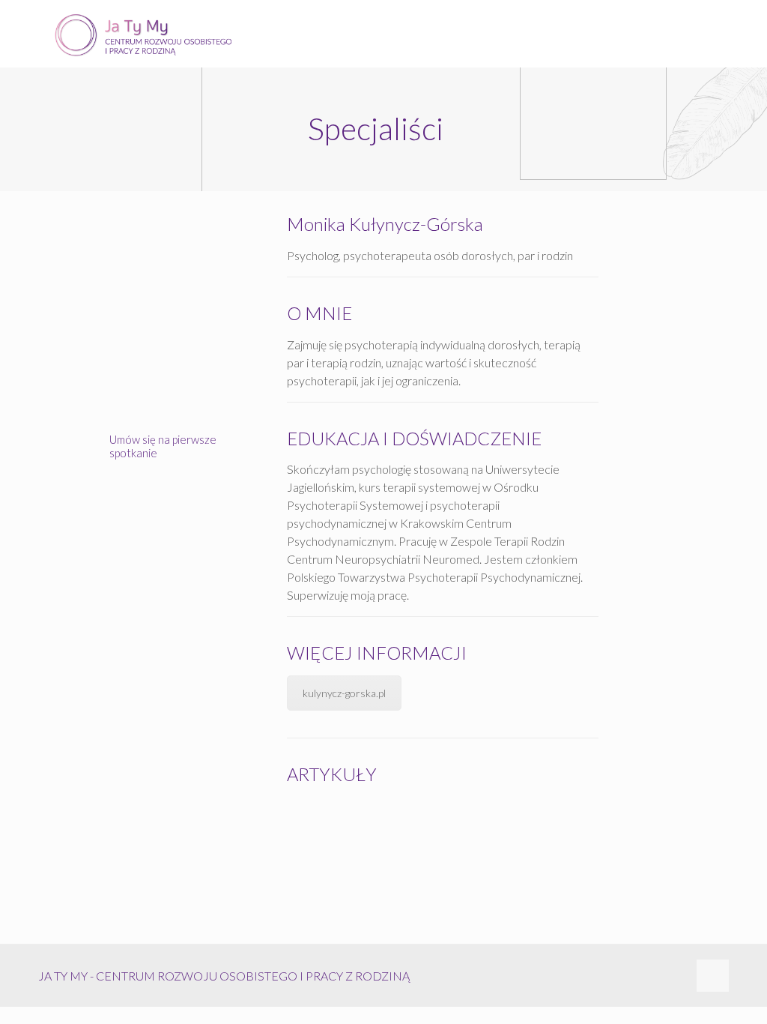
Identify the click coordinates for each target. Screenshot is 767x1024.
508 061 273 (184, 487)
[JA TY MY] (143, 33)
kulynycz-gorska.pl (344, 693)
